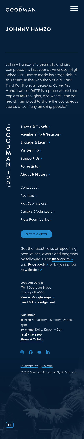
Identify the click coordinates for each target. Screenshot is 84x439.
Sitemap (47, 365)
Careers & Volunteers (36, 211)
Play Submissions (33, 203)
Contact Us (29, 187)
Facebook (36, 264)
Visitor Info (30, 150)
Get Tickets (36, 234)
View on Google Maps (36, 297)
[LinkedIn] (48, 352)
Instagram (61, 259)
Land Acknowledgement (38, 302)
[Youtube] (39, 352)
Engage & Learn (34, 142)
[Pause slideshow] (9, 425)
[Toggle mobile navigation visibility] (74, 8)
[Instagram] (22, 352)
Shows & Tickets (34, 126)
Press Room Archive (35, 219)
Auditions (27, 195)
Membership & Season (40, 134)
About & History (34, 174)
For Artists (29, 166)
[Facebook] (30, 352)
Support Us (30, 158)
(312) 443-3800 (31, 334)
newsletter (30, 270)
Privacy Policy (29, 365)
